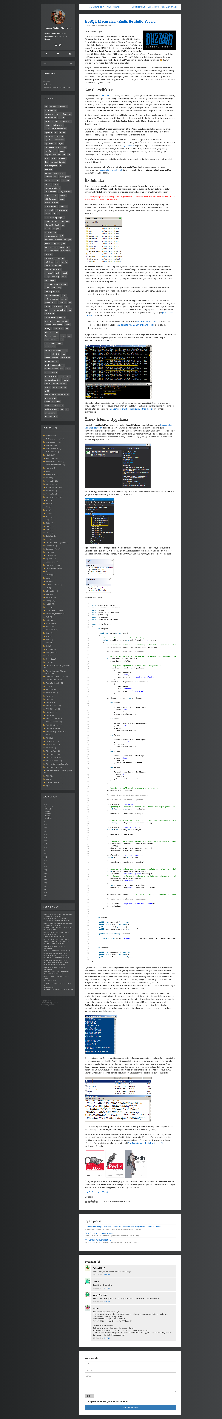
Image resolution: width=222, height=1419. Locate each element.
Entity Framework (54, 568)
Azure (49, 503)
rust (69, 310)
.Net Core (51, 436)
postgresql (54, 299)
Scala (49, 646)
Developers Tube (53, 549)
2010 (45, 867)
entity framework (51, 199)
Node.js (50, 601)
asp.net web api (50, 143)
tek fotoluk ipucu (50, 347)
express (55, 203)
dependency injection (52, 188)
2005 (45, 883)
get (53, 214)
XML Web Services (54, 782)
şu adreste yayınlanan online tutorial (136, 324)
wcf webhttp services (52, 380)
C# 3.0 (49, 523)
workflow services (51, 409)
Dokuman (51, 555)
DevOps (50, 552)
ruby (46, 310)
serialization (57, 325)
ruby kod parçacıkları (57, 310)
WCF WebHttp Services (56, 731)
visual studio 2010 (51, 361)
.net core (53, 107)
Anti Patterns (52, 474)
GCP (48, 571)
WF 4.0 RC (51, 748)
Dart (49, 539)
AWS (49, 500)
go (58, 214)
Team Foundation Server (57, 676)
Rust (49, 643)
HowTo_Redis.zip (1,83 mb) (96, 1192)
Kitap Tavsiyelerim (54, 584)
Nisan (47, 811)
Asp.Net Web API (54, 497)
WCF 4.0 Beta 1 (53, 706)
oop (59, 288)
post (46, 299)
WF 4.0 (49, 738)
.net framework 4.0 (52, 114)
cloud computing (51, 166)
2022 (45, 828)
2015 (45, 850)
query (54, 302)
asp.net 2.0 (49, 136)
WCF (49, 699)
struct (63, 336)
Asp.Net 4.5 (51, 491)
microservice (66, 251)
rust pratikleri (49, 314)
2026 (48, 811)
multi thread (49, 262)
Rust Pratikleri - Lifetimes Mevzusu (55, 932)
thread (47, 354)
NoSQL (50, 604)
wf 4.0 (47, 391)
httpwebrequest (50, 232)
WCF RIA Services (54, 728)
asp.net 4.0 (59, 136)
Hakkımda (47, 84)
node (58, 273)
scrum (57, 321)
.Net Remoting (53, 445)
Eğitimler (51, 558)
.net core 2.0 (62, 106)
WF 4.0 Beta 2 (53, 744)
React (49, 633)
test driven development (54, 350)
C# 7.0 (49, 533)
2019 (45, 837)
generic (47, 214)
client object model (58, 162)
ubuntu (47, 358)
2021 (45, 831)
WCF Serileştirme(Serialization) (98, 1240)
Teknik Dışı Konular (54, 683)
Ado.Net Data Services (56, 461)
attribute (48, 151)
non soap (55, 277)
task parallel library (51, 339)
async (61, 143)
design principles (65, 191)
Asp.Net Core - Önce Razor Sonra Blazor (57, 983)
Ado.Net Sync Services (55, 465)
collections (48, 169)
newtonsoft (49, 273)
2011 (45, 863)
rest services (57, 306)
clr (60, 166)
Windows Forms (53, 754)
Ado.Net (50, 455)
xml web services (51, 416)
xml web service (50, 413)
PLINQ (49, 617)
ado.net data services (63, 121)
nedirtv (47, 265)
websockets (57, 387)
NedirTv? (51, 597)
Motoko (50, 594)
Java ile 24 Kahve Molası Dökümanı (56, 87)
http (62, 225)
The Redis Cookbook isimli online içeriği (145, 1143)
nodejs (47, 277)
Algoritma (51, 468)
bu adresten (104, 95)
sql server (48, 332)
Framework (49, 210)
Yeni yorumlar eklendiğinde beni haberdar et (107, 1401)
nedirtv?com (56, 265)
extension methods (51, 206)
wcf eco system (50, 376)
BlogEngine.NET (54, 1003)
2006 (45, 879)
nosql (64, 277)
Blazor (49, 516)
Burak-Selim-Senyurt (103, 25)
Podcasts (50, 620)
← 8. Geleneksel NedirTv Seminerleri (104, 7)
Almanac (46, 81)
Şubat (47, 816)
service (67, 325)
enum (62, 199)
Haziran (48, 806)
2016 (45, 847)
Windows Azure (53, 751)
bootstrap (57, 155)
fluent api (63, 206)
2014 (45, 854)
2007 (45, 876)
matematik (54, 251)
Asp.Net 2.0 (52, 481)
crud (55, 177)
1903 (45, 896)
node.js (65, 273)
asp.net (62, 132)
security (65, 321)
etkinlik (47, 203)
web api (66, 380)
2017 (45, 844)
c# (64, 155)
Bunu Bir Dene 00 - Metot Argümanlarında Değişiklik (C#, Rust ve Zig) (57, 915)
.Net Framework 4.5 (54, 442)
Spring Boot (51, 659)
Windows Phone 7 (54, 761)
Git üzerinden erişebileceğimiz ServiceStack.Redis (131, 409)
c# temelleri (62, 158)
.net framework (50, 110)
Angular (50, 471)
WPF (49, 776)
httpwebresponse (51, 236)
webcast (48, 383)
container (48, 177)
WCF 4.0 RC (51, 712)
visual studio (65, 358)
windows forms (50, 398)
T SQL (49, 662)
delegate (48, 184)
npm (46, 280)
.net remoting (66, 114)
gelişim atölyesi (61, 210)
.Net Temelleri (52, 452)
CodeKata (51, 536)
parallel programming (52, 295)
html (57, 225)
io (65, 240)
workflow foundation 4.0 (54, 405)
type (63, 354)
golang (47, 221)
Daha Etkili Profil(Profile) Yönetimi (99, 1233)
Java (48, 578)
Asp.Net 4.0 (51, 484)
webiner (47, 387)
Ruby (49, 639)
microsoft (48, 254)
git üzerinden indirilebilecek (110, 170)
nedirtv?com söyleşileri (53, 269)
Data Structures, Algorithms (57, 542)
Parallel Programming (55, 614)
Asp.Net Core (52, 494)
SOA (48, 656)
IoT (61, 236)
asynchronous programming (55, 147)
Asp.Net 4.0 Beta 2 (54, 487)
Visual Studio (52, 693)
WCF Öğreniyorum (54, 725)
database (55, 180)
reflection (62, 302)
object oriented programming (56, 284)
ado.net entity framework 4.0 (55, 129)
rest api (47, 306)
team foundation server (53, 343)
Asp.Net (50, 478)
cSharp (47, 180)
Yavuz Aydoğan (100, 1295)
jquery (56, 243)
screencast (49, 321)
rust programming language (55, 317)
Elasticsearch (52, 562)
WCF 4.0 (50, 702)
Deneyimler (51, 546)
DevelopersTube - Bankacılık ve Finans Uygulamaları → (156, 7)
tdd (62, 339)
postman (64, 299)
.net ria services (50, 118)
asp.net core (59, 140)
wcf (61, 369)
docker (47, 195)
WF (49, 735)
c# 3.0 (47, 158)
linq (68, 247)
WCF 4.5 (50, 715)
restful (67, 306)
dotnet (54, 195)
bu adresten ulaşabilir (146, 321)
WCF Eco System (54, 722)
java (69, 240)
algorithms (48, 132)
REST (49, 636)
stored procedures (51, 336)
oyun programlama (52, 291)
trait (57, 354)
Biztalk (49, 513)
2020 (45, 834)
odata (47, 288)
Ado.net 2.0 (52, 458)
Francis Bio (52, 1005)
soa (55, 328)
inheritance (49, 240)
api (56, 132)
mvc (57, 262)
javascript (48, 243)
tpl (53, 354)
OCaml (49, 607)
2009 (45, 870)
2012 (45, 860)
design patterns (50, 191)
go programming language (54, 217)
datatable (65, 180)
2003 (45, 889)
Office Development (54, 610)
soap (61, 328)
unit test (55, 358)
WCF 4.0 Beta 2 (53, 709)
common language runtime (55, 173)
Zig (48, 786)
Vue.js (49, 696)
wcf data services (51, 372)
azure (62, 151)
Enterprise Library (53, 565)
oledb (53, 288)
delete (56, 184)
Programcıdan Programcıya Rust (54, 953)
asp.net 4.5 (49, 140)
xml (67, 409)
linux (46, 251)
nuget (52, 280)
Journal (49, 581)
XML (49, 779)
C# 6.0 (49, 529)
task (69, 336)
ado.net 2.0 (49, 121)
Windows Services (54, 767)
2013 (45, 857)
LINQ (49, 588)
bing (48, 510)
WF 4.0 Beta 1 (52, 741)
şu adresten (129, 145)
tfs (66, 350)
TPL (49, 686)
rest (70, 303)
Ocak (47, 818)
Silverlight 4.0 (52, 652)
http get (47, 228)
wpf (61, 409)
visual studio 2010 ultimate (55, 365)
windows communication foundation (57, 394)
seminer (48, 325)
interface (58, 240)
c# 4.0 (54, 158)
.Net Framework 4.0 (55, 439)
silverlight (48, 328)
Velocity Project (53, 689)
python (47, 302)
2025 (45, 821)
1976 (45, 892)
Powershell (51, 623)
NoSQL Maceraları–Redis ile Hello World (120, 21)
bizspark (48, 155)
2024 (45, 824)
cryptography (65, 177)
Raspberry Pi (52, 630)
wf (65, 387)
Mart (47, 813)
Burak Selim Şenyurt (58, 28)
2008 (45, 873)
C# (69, 155)
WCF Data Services (54, 718)
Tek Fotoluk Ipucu (54, 680)
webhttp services (59, 383)
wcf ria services (64, 376)
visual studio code (51, 369)
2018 (45, 841)
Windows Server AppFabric (57, 764)
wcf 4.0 (68, 369)
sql (67, 328)
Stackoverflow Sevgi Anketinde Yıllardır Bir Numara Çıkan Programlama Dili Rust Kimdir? (123, 1226)
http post (56, 228)
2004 (45, 886)
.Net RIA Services (53, 448)
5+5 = (89, 1396)
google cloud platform (60, 221)
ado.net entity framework (54, 125)
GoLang (50, 575)
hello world (49, 225)
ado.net (61, 118)
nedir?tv (65, 262)
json (63, 243)
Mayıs (47, 809)
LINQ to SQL (52, 591)
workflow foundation (52, 402)
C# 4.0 (50, 526)
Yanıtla (107, 1275)
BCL (48, 507)
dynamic (63, 195)
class (46, 162)
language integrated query (54, 247)
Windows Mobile (53, 757)
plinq (64, 295)
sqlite (56, 332)
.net (46, 106)
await (55, 151)
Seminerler (51, 649)
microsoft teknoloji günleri (54, 258)
